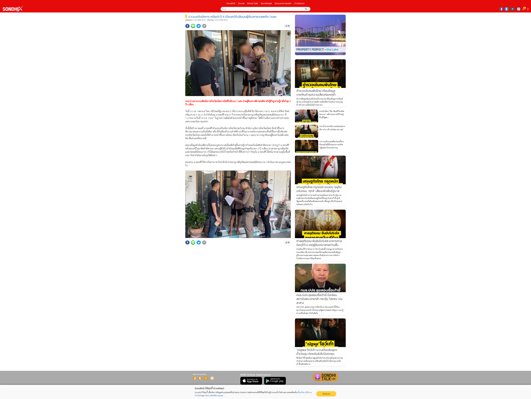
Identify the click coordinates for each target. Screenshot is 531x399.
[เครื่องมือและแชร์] (528, 9)
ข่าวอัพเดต (299, 3)
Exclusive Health (283, 3)
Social (241, 3)
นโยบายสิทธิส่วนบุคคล (214, 395)
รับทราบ (326, 394)
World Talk (252, 3)
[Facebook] (501, 9)
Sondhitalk (266, 3)
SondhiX (231, 3)
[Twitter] (506, 9)
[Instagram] (518, 9)
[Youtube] (512, 9)
